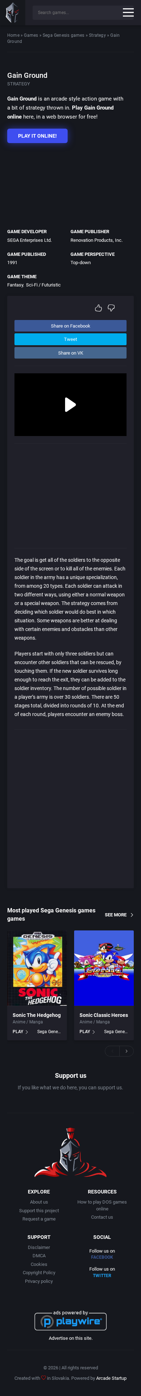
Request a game (39, 1219)
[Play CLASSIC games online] (12, 12)
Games (31, 35)
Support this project (39, 1210)
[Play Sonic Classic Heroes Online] (104, 968)
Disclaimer (39, 1247)
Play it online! (37, 136)
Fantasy (15, 285)
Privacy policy (39, 1281)
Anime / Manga (28, 1021)
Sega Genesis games (64, 35)
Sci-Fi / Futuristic (43, 285)
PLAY (18, 1031)
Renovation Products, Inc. (96, 240)
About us (39, 1202)
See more (116, 914)
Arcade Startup (111, 1378)
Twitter (102, 1275)
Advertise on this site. (71, 1338)
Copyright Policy (39, 1272)
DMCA (39, 1255)
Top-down (80, 262)
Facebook (102, 1257)
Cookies (39, 1264)
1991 (12, 262)
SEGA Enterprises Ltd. (29, 240)
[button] (112, 1051)
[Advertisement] (67, 184)
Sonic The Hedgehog (37, 1015)
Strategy (97, 35)
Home (13, 35)
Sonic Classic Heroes (104, 1015)
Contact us (102, 1217)
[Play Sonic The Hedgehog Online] (37, 968)
